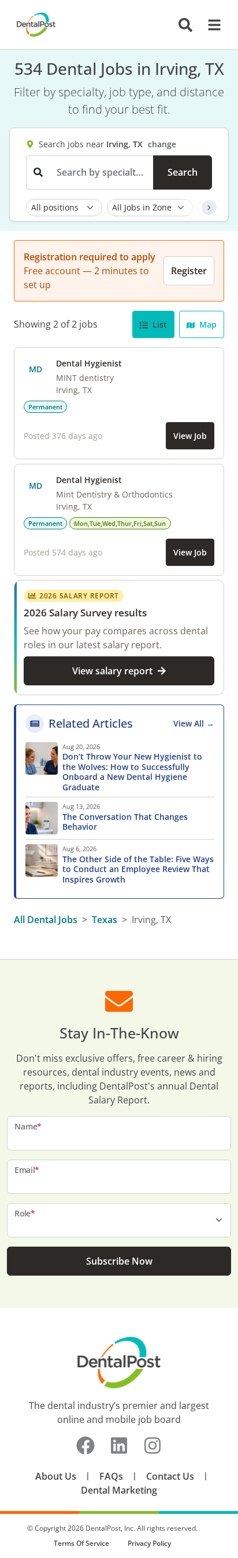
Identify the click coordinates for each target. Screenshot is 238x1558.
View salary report (112, 670)
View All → (193, 723)
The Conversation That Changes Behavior (125, 822)
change (162, 144)
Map (207, 324)
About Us (55, 1476)
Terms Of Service (81, 1543)
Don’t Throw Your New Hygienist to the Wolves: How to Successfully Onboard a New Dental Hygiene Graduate (132, 771)
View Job (190, 435)
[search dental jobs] (185, 24)
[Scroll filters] (209, 207)
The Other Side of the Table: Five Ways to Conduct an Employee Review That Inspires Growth (138, 869)
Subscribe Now (119, 1261)
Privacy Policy (149, 1543)
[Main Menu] (211, 25)
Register (189, 270)
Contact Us (170, 1476)
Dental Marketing (119, 1490)
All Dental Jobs (45, 919)
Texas (104, 919)
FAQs (111, 1476)
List (158, 324)
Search (183, 172)
